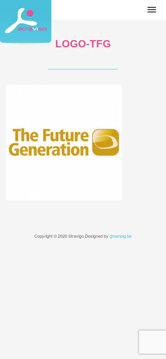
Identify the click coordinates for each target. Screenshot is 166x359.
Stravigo (25, 22)
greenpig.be (121, 236)
